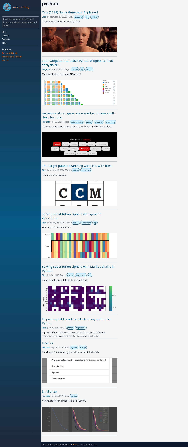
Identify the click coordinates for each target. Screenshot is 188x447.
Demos (5, 35)
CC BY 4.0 (74, 444)
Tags (4, 42)
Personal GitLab (9, 53)
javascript (79, 17)
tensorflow (110, 122)
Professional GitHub (12, 56)
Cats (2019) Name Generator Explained (70, 12)
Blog (4, 32)
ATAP (70, 74)
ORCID (5, 60)
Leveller (47, 343)
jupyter (89, 69)
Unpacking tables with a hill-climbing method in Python (76, 321)
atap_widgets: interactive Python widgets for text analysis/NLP (77, 63)
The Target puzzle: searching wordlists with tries (77, 166)
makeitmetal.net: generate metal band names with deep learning (78, 115)
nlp (87, 17)
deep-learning (77, 122)
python (94, 17)
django (83, 347)
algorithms (86, 170)
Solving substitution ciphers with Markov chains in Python (78, 268)
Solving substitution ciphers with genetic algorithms (71, 216)
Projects (6, 39)
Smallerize (49, 391)
